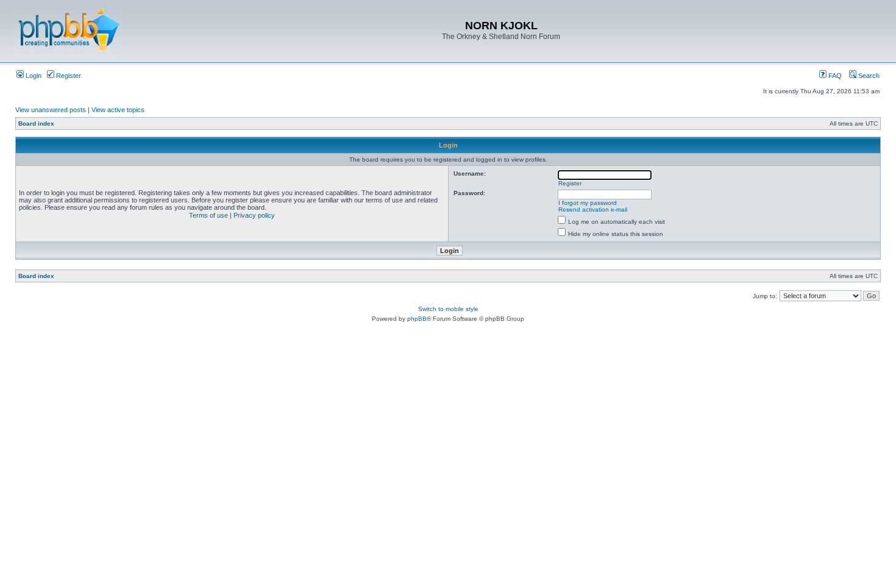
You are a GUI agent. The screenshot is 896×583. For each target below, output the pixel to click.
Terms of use (208, 215)
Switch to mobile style (448, 309)
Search (868, 75)
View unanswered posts (50, 109)
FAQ (834, 75)
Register (67, 75)
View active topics (117, 109)
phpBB (417, 318)
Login (32, 75)
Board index (36, 123)
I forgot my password (587, 202)
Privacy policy (254, 215)
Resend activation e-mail (592, 209)
